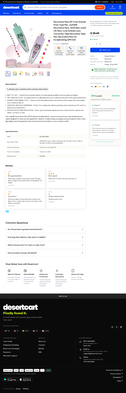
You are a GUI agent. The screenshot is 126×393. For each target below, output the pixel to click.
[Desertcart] (11, 7)
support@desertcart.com (92, 353)
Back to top (63, 296)
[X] (116, 327)
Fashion (40, 13)
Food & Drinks (29, 13)
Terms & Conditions (114, 370)
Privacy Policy (116, 374)
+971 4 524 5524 (89, 362)
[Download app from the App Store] (25, 379)
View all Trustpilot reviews (105, 142)
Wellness (6, 13)
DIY (47, 13)
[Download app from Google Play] (10, 379)
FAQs (120, 381)
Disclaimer (118, 377)
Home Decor (17, 13)
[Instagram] (112, 327)
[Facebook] (121, 327)
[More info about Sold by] (116, 56)
